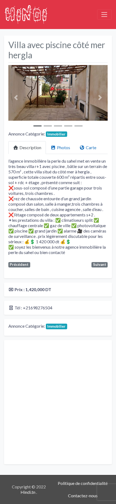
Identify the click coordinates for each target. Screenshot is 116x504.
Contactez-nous (83, 495)
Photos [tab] (63, 147)
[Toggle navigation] (104, 14)
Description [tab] (30, 147)
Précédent (19, 264)
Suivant (99, 264)
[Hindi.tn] (25, 13)
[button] (15, 97)
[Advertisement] (58, 402)
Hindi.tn (28, 492)
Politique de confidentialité (83, 483)
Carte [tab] (91, 147)
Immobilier (56, 134)
